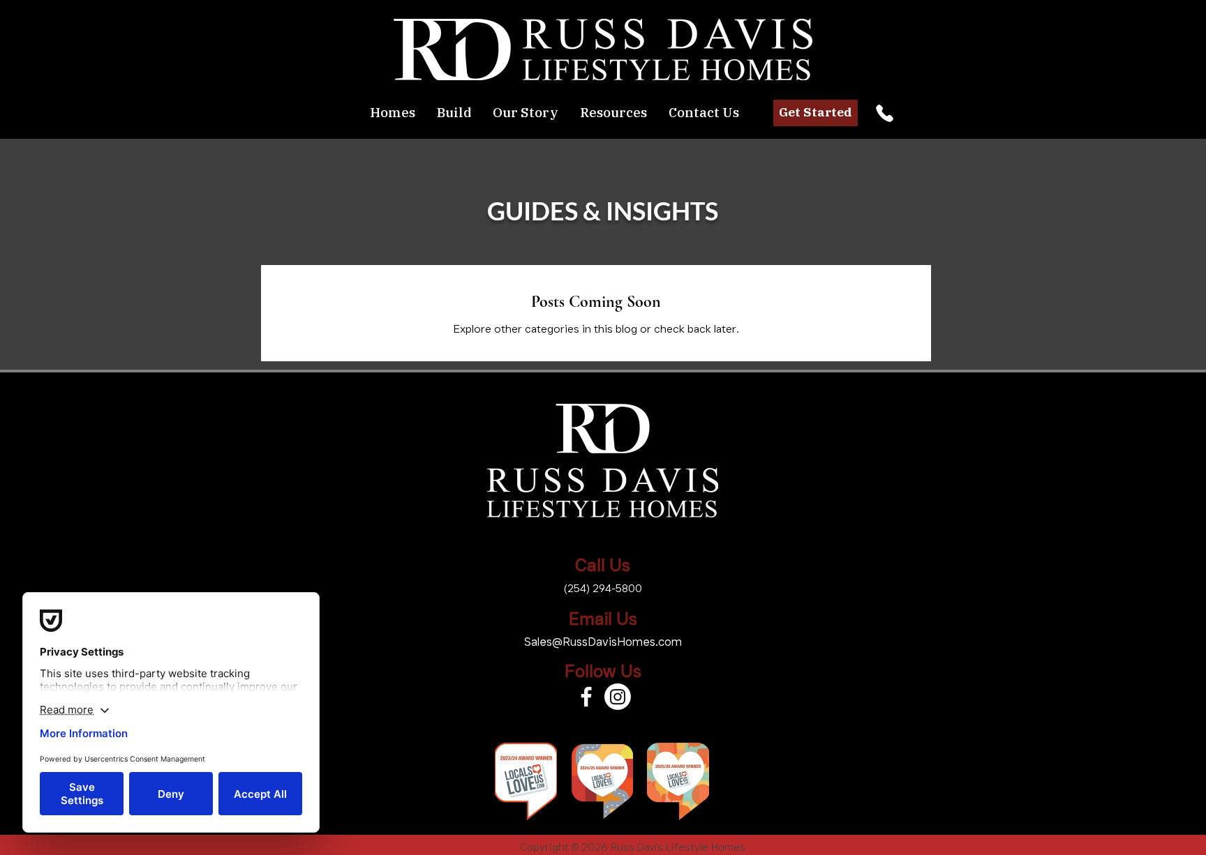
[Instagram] (617, 696)
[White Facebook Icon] (586, 696)
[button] (454, 113)
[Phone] (884, 113)
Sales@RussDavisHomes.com (603, 642)
